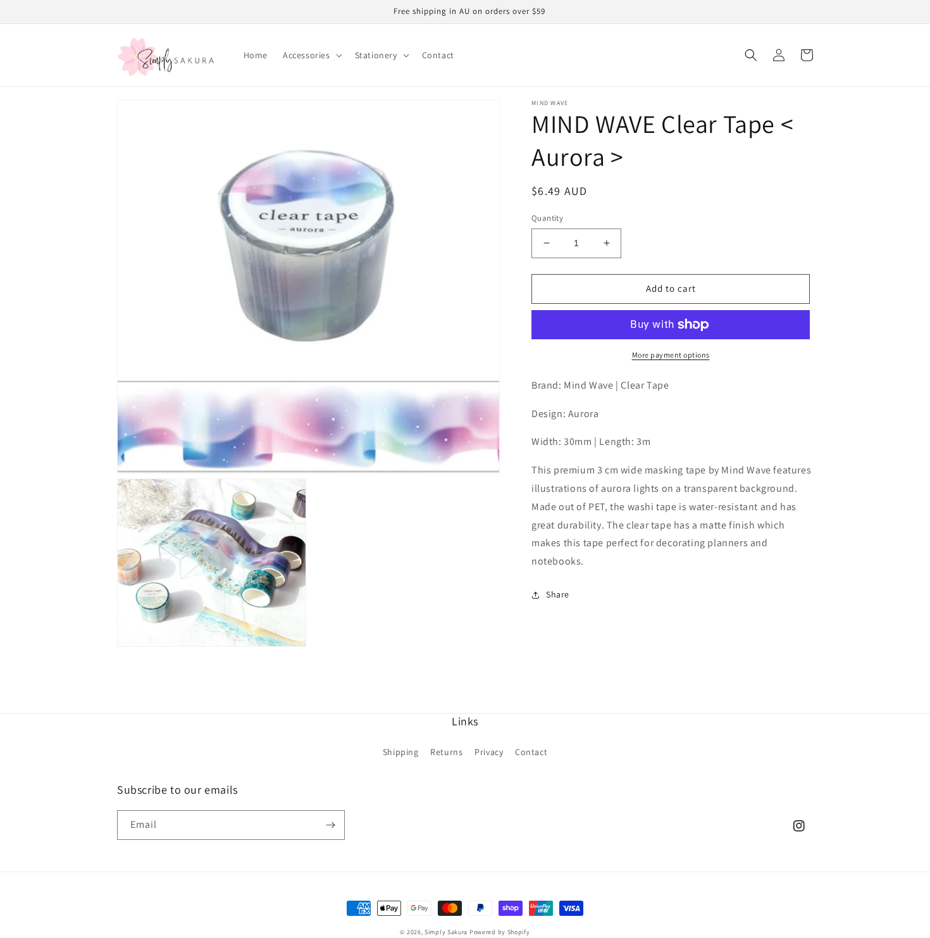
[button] (311, 55)
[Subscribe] (330, 825)
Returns (446, 752)
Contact (531, 752)
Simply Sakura (446, 932)
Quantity (547, 218)
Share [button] (557, 594)
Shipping (401, 752)
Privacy (488, 752)
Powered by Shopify (499, 932)
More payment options (671, 355)
